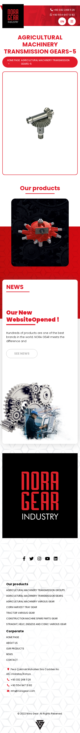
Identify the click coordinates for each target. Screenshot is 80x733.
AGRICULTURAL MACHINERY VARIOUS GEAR (30, 601)
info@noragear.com (22, 691)
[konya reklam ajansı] (40, 724)
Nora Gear (32, 713)
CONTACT (12, 660)
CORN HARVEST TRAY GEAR (21, 607)
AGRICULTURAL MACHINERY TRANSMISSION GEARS (34, 595)
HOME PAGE (13, 60)
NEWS (9, 654)
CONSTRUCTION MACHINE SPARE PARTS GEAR (32, 618)
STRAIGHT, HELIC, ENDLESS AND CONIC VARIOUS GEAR (36, 624)
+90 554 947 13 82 (63, 15)
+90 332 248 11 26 (64, 10)
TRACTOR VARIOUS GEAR (20, 612)
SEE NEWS (22, 353)
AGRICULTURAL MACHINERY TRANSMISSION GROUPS (35, 590)
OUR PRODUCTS (15, 648)
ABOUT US (12, 643)
